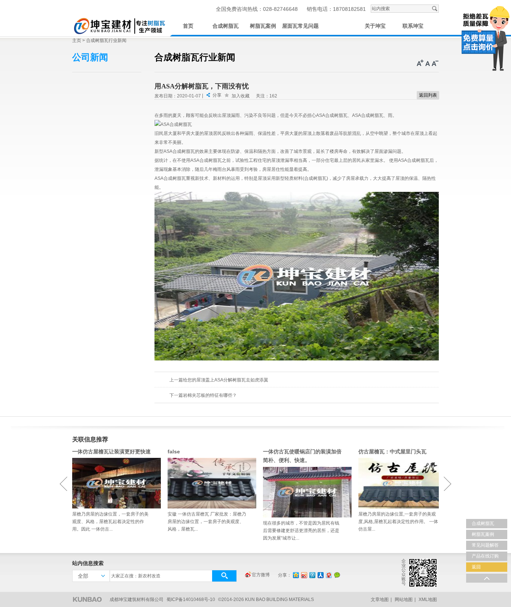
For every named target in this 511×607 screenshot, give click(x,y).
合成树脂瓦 (225, 26)
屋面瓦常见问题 (300, 26)
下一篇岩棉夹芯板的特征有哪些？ (203, 395)
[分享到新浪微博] (304, 575)
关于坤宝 (375, 26)
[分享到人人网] (320, 575)
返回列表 (428, 95)
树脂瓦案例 (263, 26)
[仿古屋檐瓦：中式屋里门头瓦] (398, 483)
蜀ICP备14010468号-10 (190, 599)
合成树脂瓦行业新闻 (106, 40)
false (174, 452)
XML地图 (428, 599)
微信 (337, 575)
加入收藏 (241, 96)
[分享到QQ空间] (295, 575)
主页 (76, 40)
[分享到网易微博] (328, 575)
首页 (188, 26)
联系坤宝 (413, 26)
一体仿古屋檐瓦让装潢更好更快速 (111, 452)
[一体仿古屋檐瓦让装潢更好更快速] (112, 483)
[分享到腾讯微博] (312, 575)
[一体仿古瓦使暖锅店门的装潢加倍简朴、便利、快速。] (303, 492)
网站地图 (404, 599)
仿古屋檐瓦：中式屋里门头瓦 (392, 452)
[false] (208, 483)
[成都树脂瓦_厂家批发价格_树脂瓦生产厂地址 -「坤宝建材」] (119, 25)
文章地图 (380, 599)
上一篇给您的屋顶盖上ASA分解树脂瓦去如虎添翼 (218, 380)
